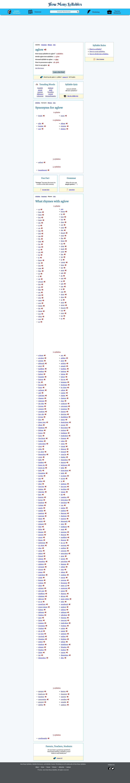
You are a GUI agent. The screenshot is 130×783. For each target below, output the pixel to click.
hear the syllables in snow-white (70, 599)
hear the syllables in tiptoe (44, 620)
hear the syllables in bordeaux (68, 385)
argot (40, 366)
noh (62, 273)
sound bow (41, 604)
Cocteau (41, 406)
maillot (40, 511)
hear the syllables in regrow (44, 569)
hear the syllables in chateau (67, 398)
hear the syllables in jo (41, 257)
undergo (63, 705)
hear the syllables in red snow (46, 567)
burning (40, 126)
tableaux (64, 612)
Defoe (63, 420)
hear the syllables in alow (65, 360)
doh (39, 233)
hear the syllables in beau (43, 212)
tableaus (41, 612)
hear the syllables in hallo (43, 459)
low (39, 266)
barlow (40, 374)
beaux (63, 211)
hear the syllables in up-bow (45, 633)
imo (39, 478)
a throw (40, 355)
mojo (62, 529)
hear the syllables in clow (65, 222)
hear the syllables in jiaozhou (45, 696)
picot (62, 556)
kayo (39, 494)
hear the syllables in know (43, 260)
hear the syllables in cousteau (68, 409)
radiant (40, 162)
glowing (63, 126)
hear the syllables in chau (65, 401)
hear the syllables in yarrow (67, 652)
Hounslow (41, 473)
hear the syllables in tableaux (68, 612)
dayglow (64, 414)
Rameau (63, 564)
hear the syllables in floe (65, 238)
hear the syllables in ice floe (44, 476)
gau (39, 247)
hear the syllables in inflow (44, 481)
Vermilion (51, 92)
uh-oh (40, 631)
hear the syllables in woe (42, 319)
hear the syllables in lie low (44, 500)
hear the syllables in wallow (67, 636)
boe (39, 217)
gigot (40, 446)
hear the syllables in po (64, 281)
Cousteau (64, 409)
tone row (64, 620)
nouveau (64, 545)
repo (62, 569)
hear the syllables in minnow (45, 524)
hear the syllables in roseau (44, 580)
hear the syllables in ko (64, 494)
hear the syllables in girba (43, 449)
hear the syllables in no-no (66, 542)
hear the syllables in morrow (45, 534)
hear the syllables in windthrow (69, 644)
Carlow (63, 393)
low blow (64, 502)
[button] (78, 12)
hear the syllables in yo (64, 318)
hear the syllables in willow (67, 641)
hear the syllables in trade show (69, 623)
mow (62, 270)
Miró (39, 527)
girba (40, 449)
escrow (63, 425)
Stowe (40, 306)
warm (63, 116)
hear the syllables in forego (44, 433)
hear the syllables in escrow (67, 425)
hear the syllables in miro (65, 524)
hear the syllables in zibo (65, 658)
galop (63, 441)
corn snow (64, 406)
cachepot (41, 390)
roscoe (63, 577)
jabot (40, 484)
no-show (41, 545)
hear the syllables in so (64, 300)
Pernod (40, 556)
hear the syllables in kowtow (45, 497)
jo (38, 257)
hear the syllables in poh (65, 283)
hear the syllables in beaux (66, 211)
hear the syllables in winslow (68, 647)
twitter (112, 768)
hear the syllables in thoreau (68, 617)
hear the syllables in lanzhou (68, 497)
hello (62, 468)
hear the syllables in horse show (70, 470)
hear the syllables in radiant (44, 162)
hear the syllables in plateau (45, 558)
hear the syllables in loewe (66, 262)
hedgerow (64, 465)
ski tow (63, 596)
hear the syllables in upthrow (68, 633)
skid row (41, 599)
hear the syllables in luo (65, 505)
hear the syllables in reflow (66, 567)
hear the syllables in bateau (67, 374)
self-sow (41, 591)
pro (39, 287)
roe (39, 292)
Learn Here (71, 189)
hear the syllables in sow (42, 303)
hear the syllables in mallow (67, 510)
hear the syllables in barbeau (68, 371)
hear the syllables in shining (67, 129)
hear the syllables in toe (64, 310)
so (61, 300)
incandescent (42, 170)
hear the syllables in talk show (68, 615)
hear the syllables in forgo (43, 435)
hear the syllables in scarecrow (69, 588)
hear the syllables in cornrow (45, 409)
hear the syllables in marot (44, 518)
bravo (40, 387)
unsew (63, 631)
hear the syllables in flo (42, 239)
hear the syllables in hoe (65, 254)
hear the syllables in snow (43, 300)
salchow (41, 588)
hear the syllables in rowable (68, 702)
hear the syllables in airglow (45, 360)
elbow (40, 425)
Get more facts (45, 189)
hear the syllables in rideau (66, 572)
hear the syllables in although (46, 363)
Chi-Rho (41, 403)
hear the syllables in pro (42, 287)
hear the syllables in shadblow (46, 593)
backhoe (63, 369)
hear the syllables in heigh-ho (46, 467)
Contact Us (65, 77)
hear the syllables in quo (65, 286)
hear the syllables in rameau (68, 564)
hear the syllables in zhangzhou (70, 655)
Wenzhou (41, 639)
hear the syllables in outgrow (68, 550)
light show (64, 500)
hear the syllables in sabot (43, 585)
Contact (68, 767)
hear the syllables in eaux (65, 235)
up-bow (41, 634)
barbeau (63, 371)
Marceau (64, 513)
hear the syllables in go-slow (45, 451)
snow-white (65, 599)
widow (40, 642)
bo (62, 214)
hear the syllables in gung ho (68, 454)
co (39, 225)
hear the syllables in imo (42, 478)
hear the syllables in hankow (45, 462)
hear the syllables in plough (44, 281)
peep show (64, 553)
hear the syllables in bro (64, 219)
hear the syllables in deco (43, 419)
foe (39, 244)
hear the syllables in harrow (67, 462)
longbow (41, 502)
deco (39, 420)
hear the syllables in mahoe (67, 508)
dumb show (65, 422)
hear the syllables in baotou (67, 691)
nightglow (41, 543)
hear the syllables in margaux (45, 516)
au (39, 209)
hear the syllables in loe (42, 263)
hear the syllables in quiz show (69, 561)
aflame (63, 123)
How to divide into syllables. (99, 54)
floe (62, 238)
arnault (63, 366)
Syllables (37, 103)
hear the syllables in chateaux (46, 401)
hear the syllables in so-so (43, 601)
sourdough (64, 604)
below (63, 377)
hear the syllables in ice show (68, 476)
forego (40, 433)
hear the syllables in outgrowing (47, 699)
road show (41, 575)
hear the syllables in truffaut (45, 628)
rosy (39, 129)
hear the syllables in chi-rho (45, 403)
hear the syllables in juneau (67, 492)
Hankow (41, 462)
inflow (40, 481)
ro (61, 289)
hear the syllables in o (40, 276)
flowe (63, 241)
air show (41, 358)
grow (62, 252)
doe (62, 230)
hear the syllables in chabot (67, 395)
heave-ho (41, 465)
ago (62, 355)
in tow (63, 478)
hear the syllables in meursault (69, 521)
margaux (41, 516)
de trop (40, 417)
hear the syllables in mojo (66, 529)
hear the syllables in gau (42, 247)
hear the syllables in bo (64, 214)
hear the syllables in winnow (45, 647)
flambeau (41, 428)
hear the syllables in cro (42, 228)
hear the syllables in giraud (66, 446)
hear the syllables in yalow (44, 652)
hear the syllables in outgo (44, 550)
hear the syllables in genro (66, 443)
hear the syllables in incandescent (48, 170)
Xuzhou (63, 650)
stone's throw (42, 607)
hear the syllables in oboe (43, 548)
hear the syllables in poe (42, 284)
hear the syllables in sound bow (47, 604)
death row (41, 694)
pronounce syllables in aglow (48, 65)
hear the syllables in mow (65, 270)
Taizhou (41, 615)
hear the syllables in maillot (44, 510)
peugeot (41, 702)
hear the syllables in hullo (66, 473)
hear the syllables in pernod (44, 556)
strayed (50, 94)
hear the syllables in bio (42, 382)
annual (40, 90)
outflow (63, 548)
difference (40, 94)
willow (63, 642)
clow (62, 222)
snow (40, 300)
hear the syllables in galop (66, 441)
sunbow (63, 607)
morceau (64, 532)
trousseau (41, 626)
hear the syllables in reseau (44, 572)
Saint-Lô (64, 585)
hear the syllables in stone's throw (49, 607)
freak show (64, 436)
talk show (64, 615)
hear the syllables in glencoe (67, 449)
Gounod (63, 452)
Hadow (63, 457)
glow (62, 246)
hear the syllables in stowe (44, 305)
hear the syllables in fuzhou (45, 441)
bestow (40, 379)
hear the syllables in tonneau (45, 623)
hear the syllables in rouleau (45, 583)
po (62, 281)
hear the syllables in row (65, 292)
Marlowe (64, 516)
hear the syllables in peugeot (45, 702)
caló (39, 393)
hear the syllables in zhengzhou (47, 658)
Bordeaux (64, 385)
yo (61, 318)
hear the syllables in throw (44, 311)
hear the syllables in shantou (68, 593)
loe (39, 263)
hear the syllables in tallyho (44, 704)
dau (39, 231)
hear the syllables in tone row (68, 620)
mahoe (63, 508)
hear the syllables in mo (64, 267)
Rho (39, 290)
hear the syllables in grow (66, 251)
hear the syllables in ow (42, 279)
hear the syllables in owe (65, 278)
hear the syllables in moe (42, 271)
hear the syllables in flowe (66, 241)
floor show (64, 428)
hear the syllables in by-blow (68, 387)
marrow (63, 519)
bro (62, 219)
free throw (41, 438)
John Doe (41, 492)
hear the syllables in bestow (44, 379)
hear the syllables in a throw (45, 355)
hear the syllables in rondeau (68, 575)
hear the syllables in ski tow (67, 596)
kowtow (41, 497)
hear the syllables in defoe (66, 419)
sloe (39, 298)
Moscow (63, 535)
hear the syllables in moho (43, 529)
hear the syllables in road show (46, 575)
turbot (63, 628)
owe (62, 278)
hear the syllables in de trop (44, 417)
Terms (48, 767)
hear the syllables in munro (44, 540)
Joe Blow (64, 489)
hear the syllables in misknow (68, 526)
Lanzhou (64, 497)
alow (62, 361)
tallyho (40, 705)
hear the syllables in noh (65, 273)
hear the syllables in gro (42, 252)
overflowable (42, 738)
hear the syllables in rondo (44, 577)
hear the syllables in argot (43, 366)
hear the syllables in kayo (43, 494)
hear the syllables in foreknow (68, 433)
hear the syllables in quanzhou (46, 561)
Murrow (63, 540)
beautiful (40, 88)
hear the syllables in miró (43, 526)
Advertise (61, 767)
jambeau (64, 484)
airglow (40, 361)
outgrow (64, 551)
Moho (40, 529)
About (37, 767)
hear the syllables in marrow (67, 518)
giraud (63, 446)
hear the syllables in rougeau (68, 580)
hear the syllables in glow (65, 246)
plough (40, 282)
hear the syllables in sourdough (69, 604)
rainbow (41, 564)
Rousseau (64, 583)
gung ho (63, 454)
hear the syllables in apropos (45, 691)
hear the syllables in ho (41, 255)
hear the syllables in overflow (68, 699)
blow (40, 215)
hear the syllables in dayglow (68, 414)
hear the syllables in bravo (43, 387)
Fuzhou (40, 441)
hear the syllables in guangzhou (47, 454)
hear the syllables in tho (42, 308)
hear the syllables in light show (69, 500)
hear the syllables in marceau (68, 513)
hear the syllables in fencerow (68, 694)
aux (62, 209)
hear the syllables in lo (63, 259)
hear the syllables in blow (43, 214)
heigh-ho (41, 468)
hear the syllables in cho (42, 222)
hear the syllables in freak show (69, 435)
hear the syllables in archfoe (67, 363)
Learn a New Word (58, 72)
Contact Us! (59, 758)
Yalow (40, 652)
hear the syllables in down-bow (47, 422)
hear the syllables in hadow (67, 457)
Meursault (64, 521)
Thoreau (63, 618)
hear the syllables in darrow (67, 411)
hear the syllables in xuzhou (67, 650)
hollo (40, 470)
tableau (63, 610)
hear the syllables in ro (64, 289)
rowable (63, 702)
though (63, 308)
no (39, 274)
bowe (40, 220)
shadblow (41, 593)
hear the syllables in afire (42, 123)
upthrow (64, 634)
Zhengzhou (42, 658)
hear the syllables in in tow (66, 478)
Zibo (62, 658)
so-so (40, 602)
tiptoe (40, 620)
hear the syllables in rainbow (45, 564)
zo (39, 322)
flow (39, 241)
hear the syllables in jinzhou (45, 489)
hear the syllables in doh (42, 233)
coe (62, 225)
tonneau (41, 623)
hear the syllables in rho (42, 289)
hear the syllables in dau (42, 231)
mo (62, 268)
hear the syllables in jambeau (68, 484)
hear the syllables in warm (66, 115)
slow (62, 297)
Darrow (63, 411)
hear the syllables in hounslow (46, 473)
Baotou (63, 691)
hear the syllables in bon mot (45, 385)
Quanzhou (41, 561)
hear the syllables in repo (65, 569)
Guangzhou (42, 454)
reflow (63, 567)
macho (40, 508)
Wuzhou (41, 650)
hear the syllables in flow (42, 241)
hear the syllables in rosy (42, 129)
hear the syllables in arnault (67, 366)
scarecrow (64, 588)
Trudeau (63, 626)
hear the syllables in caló (42, 393)
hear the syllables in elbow (44, 425)
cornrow (41, 409)
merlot (40, 521)
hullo (62, 473)
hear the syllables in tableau (67, 609)
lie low (40, 500)
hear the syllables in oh (64, 275)
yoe (39, 655)
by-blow (64, 387)
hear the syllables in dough (66, 233)
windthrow (64, 644)
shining (63, 129)
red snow (41, 567)
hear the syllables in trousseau (46, 625)
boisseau (64, 382)
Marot (40, 519)
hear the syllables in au (41, 209)
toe (62, 310)
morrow (41, 535)
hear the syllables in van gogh (46, 636)
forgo (40, 436)
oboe (40, 548)
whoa (40, 316)
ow (39, 279)
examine (40, 92)
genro (63, 444)
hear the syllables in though (67, 308)
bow (62, 217)
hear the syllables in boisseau (68, 382)
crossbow (41, 411)
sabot (40, 585)
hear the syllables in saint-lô (68, 585)
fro (62, 244)
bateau (63, 374)
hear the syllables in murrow (67, 540)
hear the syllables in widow (44, 641)
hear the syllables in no (41, 273)
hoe (62, 254)
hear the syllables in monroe (45, 532)
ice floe (40, 476)
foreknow (64, 433)
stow (62, 302)
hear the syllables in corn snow (69, 406)
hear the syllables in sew (42, 295)
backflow (41, 369)
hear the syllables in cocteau (45, 406)
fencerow (64, 694)
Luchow (40, 505)
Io (61, 481)
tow (39, 314)
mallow (63, 511)
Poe (39, 284)
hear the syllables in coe (64, 225)
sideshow (41, 596)
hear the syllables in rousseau (68, 583)
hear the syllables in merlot (44, 521)
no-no (63, 543)
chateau (63, 398)
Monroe (40, 532)
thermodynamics (50, 96)
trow (62, 313)
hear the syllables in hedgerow (69, 465)
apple (50, 90)
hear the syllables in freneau (68, 438)
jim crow (64, 486)
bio (39, 382)
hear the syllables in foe (42, 244)
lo (61, 260)
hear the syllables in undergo (68, 704)
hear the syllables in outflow (67, 548)
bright (40, 116)
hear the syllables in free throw (46, 438)
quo (62, 286)
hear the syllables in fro (64, 243)
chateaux (41, 401)
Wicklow (64, 639)
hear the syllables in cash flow (46, 395)
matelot (63, 697)
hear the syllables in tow (42, 313)
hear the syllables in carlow (67, 393)
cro (39, 228)
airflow (63, 358)
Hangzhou (64, 460)
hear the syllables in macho (44, 508)
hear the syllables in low (42, 265)
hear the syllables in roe (42, 292)
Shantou (63, 593)
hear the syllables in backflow (46, 368)
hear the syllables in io (64, 481)
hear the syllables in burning (45, 126)
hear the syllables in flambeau (46, 427)
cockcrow (64, 403)
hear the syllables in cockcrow (68, 403)
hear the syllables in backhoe (68, 368)
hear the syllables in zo (41, 322)
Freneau (63, 438)
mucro (40, 537)
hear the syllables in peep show (69, 553)
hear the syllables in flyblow (45, 430)
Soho (62, 602)
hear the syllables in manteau (45, 513)
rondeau (63, 575)
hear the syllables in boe (42, 217)
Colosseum (40, 96)
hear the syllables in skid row (45, 599)
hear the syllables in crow (65, 227)
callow (63, 390)
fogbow (63, 430)
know (40, 260)
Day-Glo (41, 414)
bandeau (41, 371)
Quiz (54, 45)
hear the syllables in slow (65, 297)
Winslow (64, 647)
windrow (41, 644)
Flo (39, 239)
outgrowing (42, 699)
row (62, 292)
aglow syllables (45, 49)
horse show (64, 470)
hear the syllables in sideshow (46, 596)
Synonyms (44, 45)
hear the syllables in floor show (69, 427)
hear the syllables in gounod (67, 451)
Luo (62, 505)
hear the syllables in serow (66, 591)
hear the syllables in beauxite (45, 376)
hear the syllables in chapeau (45, 398)
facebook (109, 768)
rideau (63, 572)
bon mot (41, 385)
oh (62, 276)
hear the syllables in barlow (44, 374)
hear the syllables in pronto (67, 558)
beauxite (41, 377)
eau (39, 236)
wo (62, 316)
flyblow (40, 430)
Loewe (63, 262)
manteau (41, 513)
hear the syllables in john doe (46, 492)
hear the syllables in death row (46, 694)
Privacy (54, 767)
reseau (40, 572)
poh (62, 284)
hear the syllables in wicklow (68, 639)
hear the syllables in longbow (45, 502)
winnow (41, 647)
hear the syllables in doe (65, 230)
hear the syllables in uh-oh (44, 631)
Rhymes (50, 45)
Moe (39, 271)
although (41, 363)
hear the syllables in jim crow (68, 486)
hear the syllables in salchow (45, 588)
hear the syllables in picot (66, 556)
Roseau (40, 580)
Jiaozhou (41, 697)
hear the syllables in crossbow (46, 411)
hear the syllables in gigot (43, 446)
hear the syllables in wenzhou (46, 639)
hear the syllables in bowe (43, 220)
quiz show (64, 561)
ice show (64, 476)
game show (42, 444)
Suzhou (40, 610)
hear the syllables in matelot (67, 696)
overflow (64, 699)
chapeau (41, 398)
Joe (62, 257)
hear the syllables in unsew (66, 631)
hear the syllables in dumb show (70, 422)
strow (63, 305)
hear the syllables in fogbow (67, 430)
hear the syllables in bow (65, 217)
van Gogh (41, 636)
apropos (41, 691)
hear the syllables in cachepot (46, 390)
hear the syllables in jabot (43, 484)
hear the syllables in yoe (42, 655)
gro (39, 252)
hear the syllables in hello (66, 467)
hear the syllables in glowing (68, 126)
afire (39, 123)
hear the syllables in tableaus (45, 612)
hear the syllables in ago (65, 355)
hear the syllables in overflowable (48, 738)
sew (39, 295)
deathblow (64, 417)
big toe (63, 379)
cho (39, 223)
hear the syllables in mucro (44, 537)
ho (39, 255)
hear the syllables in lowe (65, 265)
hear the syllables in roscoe (66, 577)
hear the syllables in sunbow (67, 607)
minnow (41, 524)
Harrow (63, 462)
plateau (40, 559)
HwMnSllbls (65, 4)
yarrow (63, 652)
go (39, 249)
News (42, 767)
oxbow (40, 553)
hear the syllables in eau (42, 236)
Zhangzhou (64, 655)
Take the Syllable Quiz (72, 96)
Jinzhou (40, 489)
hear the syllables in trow (65, 313)
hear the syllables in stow (65, 302)
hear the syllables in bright (44, 115)
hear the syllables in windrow (45, 644)
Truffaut (41, 628)
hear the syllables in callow (66, 390)
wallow (63, 636)
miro (62, 524)
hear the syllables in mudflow (68, 537)
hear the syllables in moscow (68, 534)
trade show (64, 623)
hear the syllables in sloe (42, 297)
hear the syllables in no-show (46, 545)
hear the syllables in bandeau (45, 371)
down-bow (42, 422)
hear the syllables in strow (66, 305)
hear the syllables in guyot (43, 457)
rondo (40, 577)
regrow (40, 569)
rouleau (40, 583)
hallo (40, 460)
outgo (40, 551)
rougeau (63, 580)
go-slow (41, 452)
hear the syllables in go (41, 249)
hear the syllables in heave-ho (46, 465)
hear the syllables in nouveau (68, 545)
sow (39, 303)
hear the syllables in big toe (67, 379)
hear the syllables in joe (64, 257)
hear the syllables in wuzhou (45, 650)
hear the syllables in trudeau (68, 625)
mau (39, 268)
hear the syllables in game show (47, 443)
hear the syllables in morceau (68, 532)
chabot (63, 395)
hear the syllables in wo (64, 316)
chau (62, 401)
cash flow (41, 395)
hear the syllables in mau (42, 268)
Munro (40, 540)
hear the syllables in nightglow (46, 542)
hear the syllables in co (41, 225)
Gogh (62, 249)
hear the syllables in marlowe (68, 516)
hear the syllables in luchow (45, 505)
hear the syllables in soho (65, 601)
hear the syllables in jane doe (45, 486)
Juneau (63, 492)
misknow (64, 527)
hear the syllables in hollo (43, 470)
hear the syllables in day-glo (45, 414)
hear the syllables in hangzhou (69, 459)
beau (39, 212)
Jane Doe (41, 486)
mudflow (64, 537)
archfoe (63, 363)
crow (62, 227)
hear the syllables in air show (45, 358)
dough (63, 233)
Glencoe (63, 449)
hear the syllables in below (66, 376)
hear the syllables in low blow (68, 502)
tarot (40, 618)
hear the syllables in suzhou (44, 609)
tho (39, 308)
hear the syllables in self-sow (46, 591)
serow (63, 591)
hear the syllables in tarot (43, 617)
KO (62, 494)
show (62, 294)
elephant (50, 88)
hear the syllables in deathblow (69, 417)
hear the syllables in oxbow (44, 553)
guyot (40, 457)
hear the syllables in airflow (67, 358)
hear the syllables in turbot (66, 628)
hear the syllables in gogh (66, 249)
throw (40, 311)
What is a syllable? (95, 49)
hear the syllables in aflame (67, 123)
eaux (62, 235)
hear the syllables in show (66, 294)
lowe (62, 265)
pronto (63, 559)
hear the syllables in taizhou (45, 615)
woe (39, 319)
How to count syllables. (97, 51)
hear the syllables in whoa (43, 316)
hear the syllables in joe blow (68, 489)
